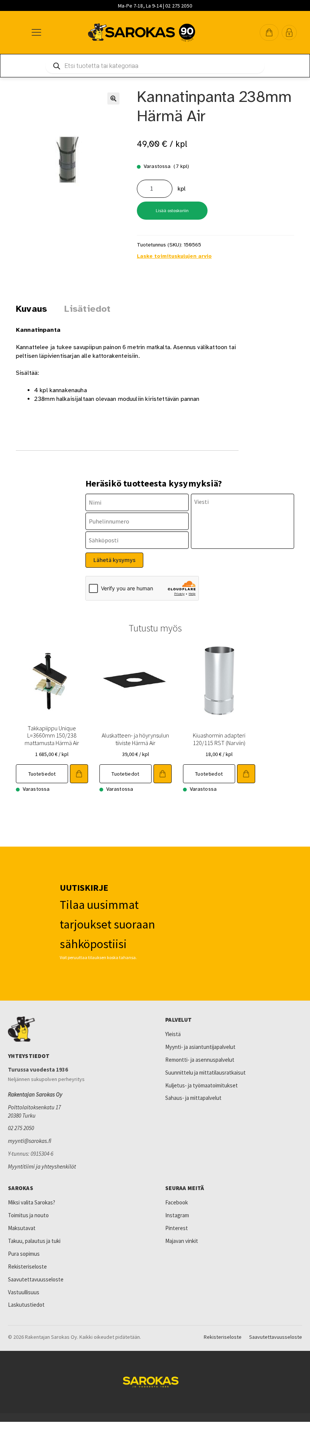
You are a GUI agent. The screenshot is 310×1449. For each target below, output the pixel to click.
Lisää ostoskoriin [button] (79, 773)
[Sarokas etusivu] (76, 1029)
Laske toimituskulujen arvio (174, 256)
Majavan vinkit (181, 1240)
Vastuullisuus (23, 1292)
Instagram (177, 1215)
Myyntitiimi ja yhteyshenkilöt (42, 1166)
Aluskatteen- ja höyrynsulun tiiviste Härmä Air (135, 738)
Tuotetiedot (42, 773)
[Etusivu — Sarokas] (141, 32)
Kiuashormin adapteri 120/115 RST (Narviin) (219, 738)
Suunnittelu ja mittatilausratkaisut (205, 1072)
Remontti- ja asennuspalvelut (199, 1059)
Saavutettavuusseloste (36, 1279)
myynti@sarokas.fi (29, 1140)
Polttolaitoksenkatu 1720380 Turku (34, 1111)
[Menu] (36, 32)
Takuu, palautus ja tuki (34, 1240)
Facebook (176, 1202)
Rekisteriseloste (27, 1266)
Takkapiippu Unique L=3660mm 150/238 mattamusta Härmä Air (52, 735)
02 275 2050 (21, 1128)
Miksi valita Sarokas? (31, 1202)
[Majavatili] (289, 32)
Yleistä (173, 1034)
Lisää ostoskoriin (172, 210)
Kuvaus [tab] (31, 308)
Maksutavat (22, 1228)
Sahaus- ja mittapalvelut (193, 1097)
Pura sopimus (24, 1253)
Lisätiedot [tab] (87, 308)
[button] (269, 32)
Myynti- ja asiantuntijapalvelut (200, 1046)
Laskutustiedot (26, 1304)
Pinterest (176, 1228)
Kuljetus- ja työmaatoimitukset (201, 1085)
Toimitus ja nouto (28, 1215)
